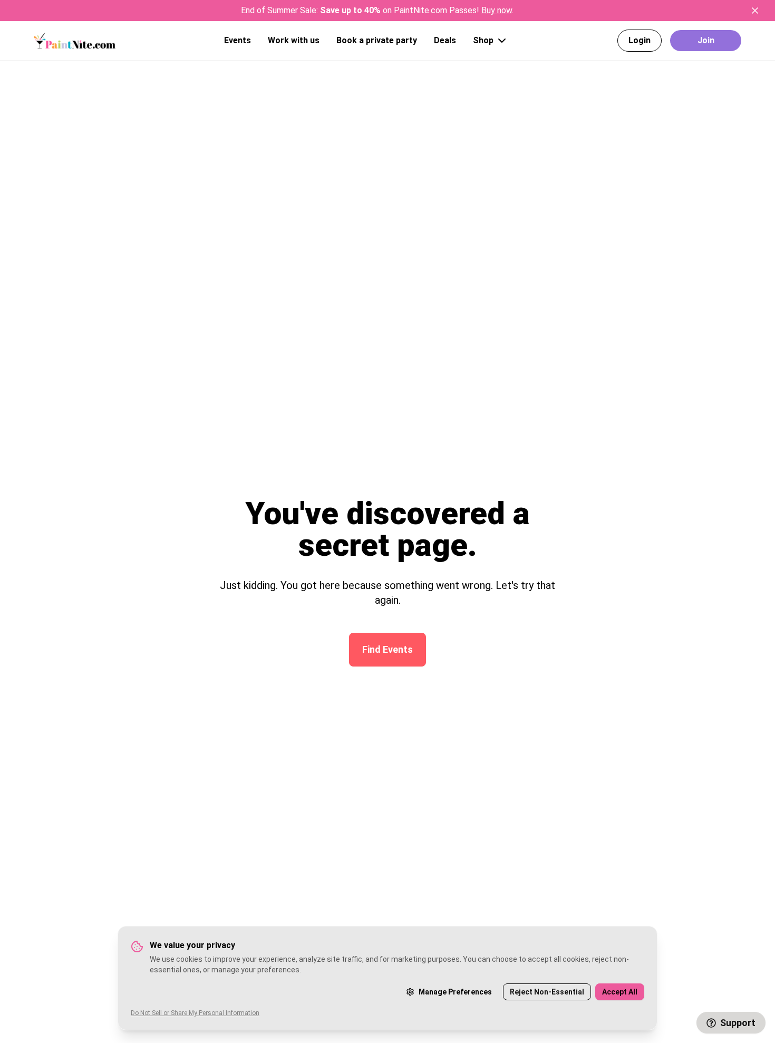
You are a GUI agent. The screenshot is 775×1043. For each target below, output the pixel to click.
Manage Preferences (455, 992)
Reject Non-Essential (547, 992)
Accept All (619, 992)
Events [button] (237, 40)
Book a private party (376, 40)
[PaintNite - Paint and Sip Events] (74, 40)
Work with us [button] (293, 40)
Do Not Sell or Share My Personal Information (195, 1013)
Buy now (496, 10)
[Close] (755, 10)
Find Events (387, 649)
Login (639, 40)
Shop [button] (483, 40)
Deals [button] (445, 40)
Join (706, 40)
